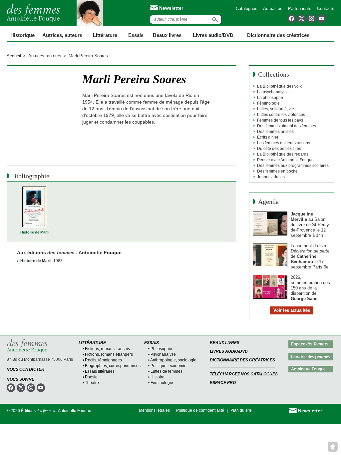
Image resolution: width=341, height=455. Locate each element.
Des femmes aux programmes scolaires (293, 165)
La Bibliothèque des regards (282, 154)
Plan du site (241, 410)
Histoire (158, 377)
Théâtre (92, 382)
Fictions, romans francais (107, 348)
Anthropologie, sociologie (173, 360)
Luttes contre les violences (281, 114)
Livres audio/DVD (229, 351)
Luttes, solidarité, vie (275, 109)
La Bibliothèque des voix (279, 86)
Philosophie (161, 348)
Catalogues (246, 8)
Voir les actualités (291, 310)
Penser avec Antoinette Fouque (285, 160)
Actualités (272, 8)
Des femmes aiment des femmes (286, 126)
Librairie (310, 356)
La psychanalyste (273, 92)
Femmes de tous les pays (280, 120)
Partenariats (299, 8)
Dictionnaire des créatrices (278, 35)
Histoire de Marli (34, 232)
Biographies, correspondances (113, 365)
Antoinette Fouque (308, 369)
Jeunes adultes (271, 177)
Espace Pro (223, 382)
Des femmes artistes (275, 131)
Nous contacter (25, 369)
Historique (22, 35)
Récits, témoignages (103, 360)
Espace (309, 343)
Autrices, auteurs (62, 35)
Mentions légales (154, 410)
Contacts (325, 8)
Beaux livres (167, 35)
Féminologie (268, 103)
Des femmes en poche (277, 171)
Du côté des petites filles (279, 148)
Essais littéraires (100, 371)
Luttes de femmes (166, 371)
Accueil (14, 55)
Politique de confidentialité (200, 410)
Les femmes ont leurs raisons (283, 143)
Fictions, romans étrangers (109, 354)
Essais (136, 35)
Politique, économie (168, 365)
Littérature (105, 35)
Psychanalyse (163, 354)
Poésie (91, 377)
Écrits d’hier (267, 137)
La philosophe (270, 97)
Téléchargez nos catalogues (244, 374)
